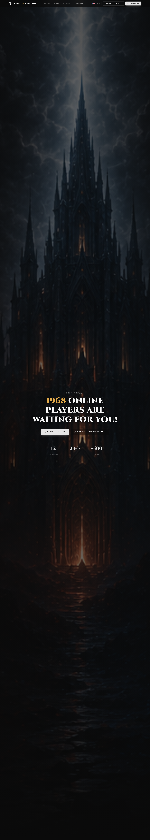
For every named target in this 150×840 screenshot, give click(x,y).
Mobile (56, 3)
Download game (56, 432)
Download (135, 3)
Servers (47, 3)
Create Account (112, 3)
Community (78, 3)
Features (66, 3)
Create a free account (90, 432)
